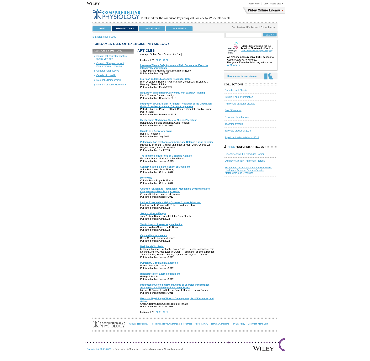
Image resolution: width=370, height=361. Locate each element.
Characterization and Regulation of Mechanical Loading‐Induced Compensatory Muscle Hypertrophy (175, 190)
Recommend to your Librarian (164, 324)
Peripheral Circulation (152, 246)
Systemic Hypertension (237, 117)
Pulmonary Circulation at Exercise (159, 262)
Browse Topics (125, 28)
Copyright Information (258, 324)
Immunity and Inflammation (239, 97)
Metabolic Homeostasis (108, 80)
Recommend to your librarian (242, 76)
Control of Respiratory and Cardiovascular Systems (110, 64)
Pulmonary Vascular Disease (240, 103)
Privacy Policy (238, 324)
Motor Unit (146, 177)
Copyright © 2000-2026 (99, 349)
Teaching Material (234, 124)
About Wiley (254, 4)
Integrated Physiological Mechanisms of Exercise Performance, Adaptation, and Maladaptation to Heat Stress (175, 286)
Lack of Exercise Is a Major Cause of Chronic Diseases (170, 202)
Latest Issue (152, 28)
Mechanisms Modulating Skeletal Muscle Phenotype (168, 120)
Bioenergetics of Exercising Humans (160, 273)
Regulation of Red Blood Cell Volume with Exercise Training (172, 92)
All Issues (179, 28)
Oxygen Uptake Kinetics (153, 235)
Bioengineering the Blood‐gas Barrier (244, 154)
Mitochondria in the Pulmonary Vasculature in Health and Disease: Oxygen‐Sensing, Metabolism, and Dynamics (248, 170)
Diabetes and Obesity (236, 90)
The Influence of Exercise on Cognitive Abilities (166, 155)
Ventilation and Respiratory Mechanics (161, 224)
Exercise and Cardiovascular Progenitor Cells (165, 79)
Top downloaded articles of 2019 (242, 137)
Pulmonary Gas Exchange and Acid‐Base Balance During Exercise (177, 142)
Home (102, 28)
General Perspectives (107, 70)
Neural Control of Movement (111, 84)
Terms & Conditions (220, 324)
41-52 (165, 60)
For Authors (252, 27)
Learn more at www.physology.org (256, 50)
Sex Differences (233, 110)
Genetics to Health (106, 75)
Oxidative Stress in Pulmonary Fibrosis (245, 160)
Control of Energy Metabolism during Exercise (111, 57)
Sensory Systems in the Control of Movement (165, 166)
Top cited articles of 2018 (238, 130)
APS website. (234, 65)
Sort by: (144, 54)
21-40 (158, 60)
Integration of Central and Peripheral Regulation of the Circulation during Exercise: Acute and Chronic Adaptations (176, 105)
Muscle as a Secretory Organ (156, 131)
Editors (264, 27)
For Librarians (238, 27)
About (272, 27)
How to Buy (142, 324)
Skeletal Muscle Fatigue (153, 213)
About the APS (201, 324)
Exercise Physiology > (105, 37)
